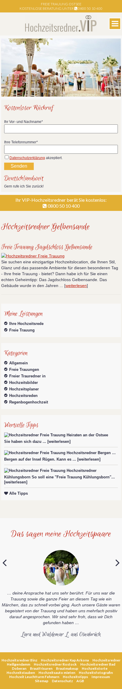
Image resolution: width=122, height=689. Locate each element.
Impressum (101, 676)
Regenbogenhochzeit (28, 402)
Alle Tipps (18, 493)
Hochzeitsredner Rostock (55, 664)
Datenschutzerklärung (27, 158)
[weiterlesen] (58, 441)
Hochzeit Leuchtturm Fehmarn (34, 676)
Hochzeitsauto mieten (56, 672)
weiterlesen (76, 285)
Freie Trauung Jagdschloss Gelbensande (46, 247)
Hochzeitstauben (21, 672)
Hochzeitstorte (94, 668)
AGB (80, 681)
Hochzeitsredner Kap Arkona (65, 660)
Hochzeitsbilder (23, 382)
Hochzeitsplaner (24, 389)
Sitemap (41, 681)
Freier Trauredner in (27, 376)
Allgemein (18, 363)
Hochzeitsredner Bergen (89, 453)
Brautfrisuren (41, 668)
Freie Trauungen (24, 369)
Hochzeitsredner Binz (19, 660)
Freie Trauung (22, 330)
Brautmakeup (67, 668)
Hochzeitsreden (23, 395)
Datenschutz (62, 681)
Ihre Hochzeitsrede (26, 323)
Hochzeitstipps (75, 676)
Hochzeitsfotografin (96, 672)
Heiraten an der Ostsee (87, 435)
